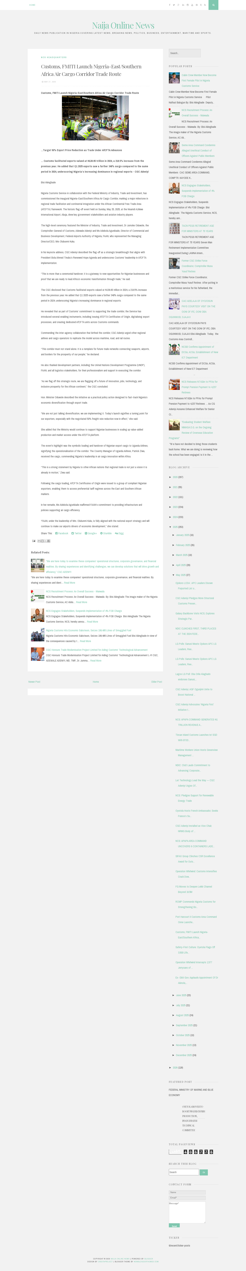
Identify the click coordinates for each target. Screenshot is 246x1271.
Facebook (63, 533)
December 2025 (184, 1055)
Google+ (92, 533)
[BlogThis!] (42, 541)
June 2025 (181, 995)
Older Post (156, 682)
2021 (175, 487)
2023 (175, 507)
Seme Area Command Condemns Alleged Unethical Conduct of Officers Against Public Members (198, 150)
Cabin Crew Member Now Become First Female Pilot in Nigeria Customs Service (199, 80)
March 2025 (181, 555)
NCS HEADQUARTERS (54, 57)
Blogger (148, 1259)
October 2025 (183, 1035)
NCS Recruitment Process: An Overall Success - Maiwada (75, 591)
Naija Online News (123, 25)
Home (32, 5)
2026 (175, 1067)
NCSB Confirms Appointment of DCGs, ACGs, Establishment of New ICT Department (200, 352)
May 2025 (181, 575)
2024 (175, 517)
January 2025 (182, 535)
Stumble (107, 533)
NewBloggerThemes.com (146, 1261)
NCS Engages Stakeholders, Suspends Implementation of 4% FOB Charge (84, 611)
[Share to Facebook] (48, 541)
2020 (175, 477)
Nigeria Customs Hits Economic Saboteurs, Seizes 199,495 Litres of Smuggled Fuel (88, 630)
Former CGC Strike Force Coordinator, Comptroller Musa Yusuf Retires (197, 266)
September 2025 (184, 1025)
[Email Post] (33, 540)
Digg (121, 533)
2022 (175, 497)
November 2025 (184, 1045)
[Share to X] (45, 541)
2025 (175, 527)
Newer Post (34, 682)
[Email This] (39, 541)
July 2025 (180, 1005)
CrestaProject (105, 1261)
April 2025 (181, 565)
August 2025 (182, 1015)
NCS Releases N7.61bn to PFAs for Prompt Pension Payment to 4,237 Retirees (200, 387)
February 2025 (183, 545)
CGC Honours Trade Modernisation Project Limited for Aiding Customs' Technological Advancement (97, 650)
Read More (69, 582)
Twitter (77, 533)
